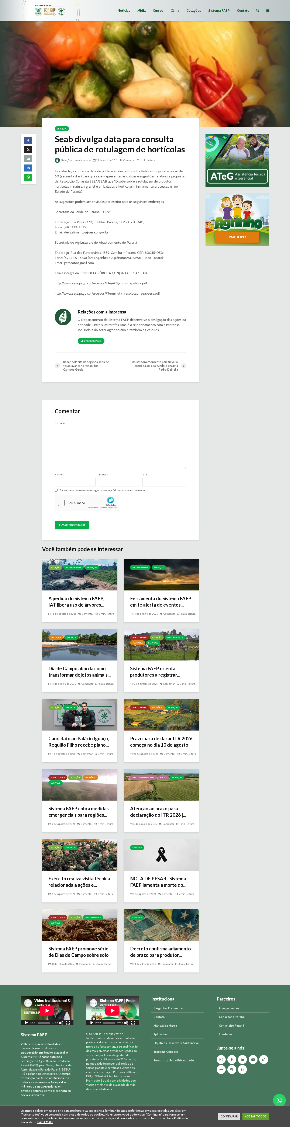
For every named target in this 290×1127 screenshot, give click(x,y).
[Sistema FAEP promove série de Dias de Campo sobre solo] (79, 924)
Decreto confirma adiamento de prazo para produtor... (160, 952)
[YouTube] (253, 1059)
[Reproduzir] (26, 1023)
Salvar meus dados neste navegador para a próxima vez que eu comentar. (103, 490)
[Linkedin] (242, 1059)
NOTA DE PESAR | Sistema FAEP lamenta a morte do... (158, 882)
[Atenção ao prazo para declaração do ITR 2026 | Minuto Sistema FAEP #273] (161, 784)
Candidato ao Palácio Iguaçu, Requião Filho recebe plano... (78, 742)
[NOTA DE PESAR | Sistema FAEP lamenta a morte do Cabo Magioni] (161, 854)
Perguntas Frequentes (168, 1008)
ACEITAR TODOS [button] (256, 1116)
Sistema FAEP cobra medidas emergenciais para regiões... (78, 812)
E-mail (103, 474)
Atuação (55, 567)
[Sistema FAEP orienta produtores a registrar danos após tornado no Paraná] (161, 644)
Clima (175, 10)
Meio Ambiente (73, 567)
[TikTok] (263, 1059)
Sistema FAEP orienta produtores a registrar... (155, 672)
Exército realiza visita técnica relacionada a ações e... (79, 882)
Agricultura (139, 637)
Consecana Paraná (232, 1017)
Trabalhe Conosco (166, 1052)
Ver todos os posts (91, 341)
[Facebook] (231, 1059)
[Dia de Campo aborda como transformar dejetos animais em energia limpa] (79, 644)
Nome (59, 474)
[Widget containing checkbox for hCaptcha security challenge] (87, 503)
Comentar (129, 160)
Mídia (141, 10)
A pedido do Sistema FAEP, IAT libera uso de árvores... (76, 602)
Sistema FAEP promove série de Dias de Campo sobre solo (78, 952)
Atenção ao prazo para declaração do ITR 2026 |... (158, 812)
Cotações (193, 10)
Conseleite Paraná (231, 1025)
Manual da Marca (165, 1025)
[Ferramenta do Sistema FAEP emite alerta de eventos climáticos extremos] (161, 574)
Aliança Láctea (229, 1008)
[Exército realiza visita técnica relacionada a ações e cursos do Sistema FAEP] (79, 854)
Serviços (62, 128)
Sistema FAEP (219, 10)
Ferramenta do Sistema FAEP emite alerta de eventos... (160, 602)
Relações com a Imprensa (76, 160)
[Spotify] (231, 1069)
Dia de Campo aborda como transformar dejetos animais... (79, 672)
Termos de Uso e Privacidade (173, 1060)
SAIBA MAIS (45, 1122)
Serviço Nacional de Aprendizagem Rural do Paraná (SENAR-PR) (46, 1069)
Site (144, 474)
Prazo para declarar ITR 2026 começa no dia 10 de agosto (161, 742)
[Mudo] (61, 1023)
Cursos (158, 10)
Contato (243, 10)
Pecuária (56, 637)
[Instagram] (221, 1059)
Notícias (124, 10)
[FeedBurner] (242, 1069)
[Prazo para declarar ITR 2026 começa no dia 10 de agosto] (161, 714)
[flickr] (221, 1069)
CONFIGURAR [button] (229, 1116)
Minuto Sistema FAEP (143, 777)
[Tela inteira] (68, 1023)
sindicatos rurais (46, 1074)
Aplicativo (160, 1034)
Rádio (163, 777)
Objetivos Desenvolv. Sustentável (176, 1043)
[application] (47, 1010)
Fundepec (225, 1034)
